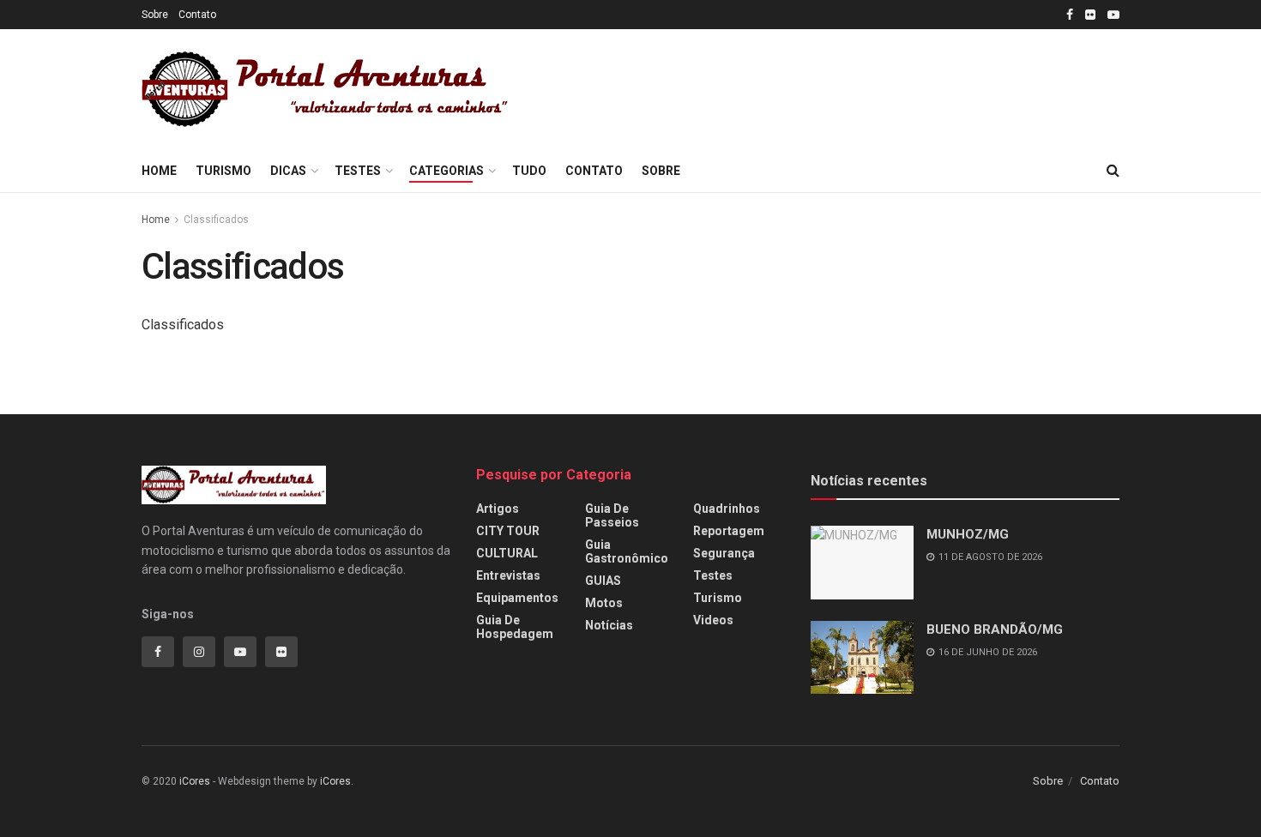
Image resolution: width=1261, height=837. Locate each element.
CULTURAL (507, 553)
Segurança (724, 553)
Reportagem (728, 531)
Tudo (529, 171)
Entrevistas (508, 575)
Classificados (216, 220)
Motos (604, 603)
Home (159, 171)
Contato (197, 15)
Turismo (223, 171)
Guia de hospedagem (514, 627)
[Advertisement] (846, 86)
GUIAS (603, 580)
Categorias (446, 171)
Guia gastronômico (626, 551)
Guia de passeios (612, 515)
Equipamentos (517, 598)
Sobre (155, 15)
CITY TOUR (508, 531)
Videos (713, 620)
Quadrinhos (726, 508)
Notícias (609, 625)
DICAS (288, 171)
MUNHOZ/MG (967, 534)
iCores (194, 781)
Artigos (497, 508)
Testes (358, 171)
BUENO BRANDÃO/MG (994, 629)
